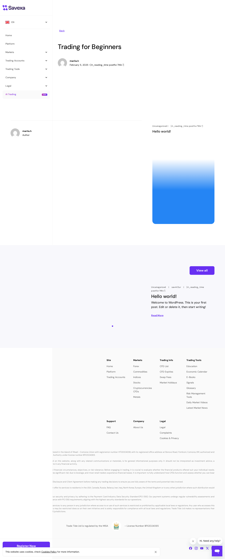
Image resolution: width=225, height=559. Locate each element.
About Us (138, 427)
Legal (162, 427)
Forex (136, 366)
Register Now (26, 546)
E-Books (190, 377)
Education (191, 366)
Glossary (191, 388)
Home (110, 366)
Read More (157, 315)
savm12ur (176, 287)
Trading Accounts (116, 377)
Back (62, 30)
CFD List (164, 366)
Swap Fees (165, 377)
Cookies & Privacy (169, 438)
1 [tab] (113, 328)
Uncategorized (159, 126)
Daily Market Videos (197, 402)
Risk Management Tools (195, 395)
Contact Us (112, 432)
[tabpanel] (182, 301)
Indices (137, 377)
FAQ (109, 427)
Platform (111, 371)
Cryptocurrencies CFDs (142, 390)
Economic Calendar (196, 371)
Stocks (136, 382)
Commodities (140, 371)
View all (202, 270)
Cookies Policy (49, 551)
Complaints (166, 432)
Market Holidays (168, 382)
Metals (136, 396)
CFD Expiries (166, 371)
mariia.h (74, 60)
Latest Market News (197, 407)
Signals (190, 382)
